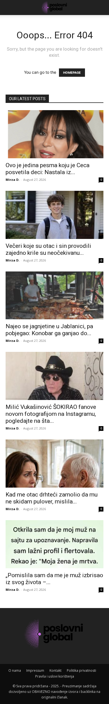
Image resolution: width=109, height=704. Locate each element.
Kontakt (55, 670)
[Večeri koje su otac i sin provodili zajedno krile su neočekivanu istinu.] (54, 215)
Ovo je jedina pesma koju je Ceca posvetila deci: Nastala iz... (47, 169)
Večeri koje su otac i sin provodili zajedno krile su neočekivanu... (48, 249)
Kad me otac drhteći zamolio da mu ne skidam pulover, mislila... (52, 498)
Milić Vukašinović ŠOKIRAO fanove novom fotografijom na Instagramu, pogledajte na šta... (51, 414)
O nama (14, 670)
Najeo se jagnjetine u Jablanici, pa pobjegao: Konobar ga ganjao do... (49, 330)
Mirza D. (12, 179)
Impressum (35, 670)
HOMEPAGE (72, 73)
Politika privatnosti (81, 670)
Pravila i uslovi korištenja (54, 676)
